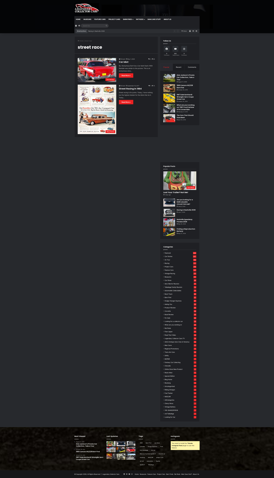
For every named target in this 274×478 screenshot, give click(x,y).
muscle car (162, 454)
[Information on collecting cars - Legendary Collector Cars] (86, 8)
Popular (166, 67)
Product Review (170, 308)
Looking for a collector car (174, 321)
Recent (178, 67)
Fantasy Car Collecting (172, 362)
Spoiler (158, 461)
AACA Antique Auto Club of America (177, 342)
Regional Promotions (172, 349)
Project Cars (114, 19)
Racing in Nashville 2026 (186, 210)
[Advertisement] (180, 144)
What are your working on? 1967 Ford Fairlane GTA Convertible (185, 107)
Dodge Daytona (152, 446)
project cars (159, 457)
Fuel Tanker (169, 393)
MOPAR (167, 359)
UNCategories (169, 400)
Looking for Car (170, 417)
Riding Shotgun (170, 390)
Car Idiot (123, 61)
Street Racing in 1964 (130, 88)
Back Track (168, 294)
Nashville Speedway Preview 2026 (99, 31)
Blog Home (168, 379)
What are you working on (173, 325)
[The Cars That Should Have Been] (169, 118)
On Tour (167, 260)
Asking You (168, 304)
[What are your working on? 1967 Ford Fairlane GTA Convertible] (169, 108)
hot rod (153, 450)
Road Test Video (170, 335)
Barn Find (168, 297)
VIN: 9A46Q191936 (171, 410)
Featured (168, 253)
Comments (192, 67)
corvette (142, 446)
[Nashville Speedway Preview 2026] (169, 222)
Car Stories (168, 256)
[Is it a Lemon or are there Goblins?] (130, 457)
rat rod (142, 461)
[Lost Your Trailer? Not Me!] (111, 443)
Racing (167, 263)
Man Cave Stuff (154, 19)
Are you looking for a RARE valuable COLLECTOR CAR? (185, 202)
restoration (150, 461)
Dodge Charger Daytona (173, 301)
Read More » (126, 75)
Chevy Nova (169, 403)
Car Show (168, 280)
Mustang (168, 383)
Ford (161, 446)
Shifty (167, 355)
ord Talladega (169, 414)
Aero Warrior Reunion (172, 284)
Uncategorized (170, 386)
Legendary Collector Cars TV (175, 338)
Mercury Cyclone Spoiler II (148, 454)
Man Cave (168, 345)
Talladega (151, 464)
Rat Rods (139, 19)
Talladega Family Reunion (173, 287)
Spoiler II (142, 464)
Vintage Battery (170, 407)
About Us (167, 19)
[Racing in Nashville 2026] (169, 213)
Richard (123, 59)
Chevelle (168, 366)
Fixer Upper (169, 331)
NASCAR (168, 396)
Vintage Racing (170, 273)
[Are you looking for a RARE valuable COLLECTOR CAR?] (169, 203)
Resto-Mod (168, 373)
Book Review (169, 314)
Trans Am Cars (170, 352)
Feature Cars (100, 19)
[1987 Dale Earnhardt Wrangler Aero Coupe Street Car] (169, 98)
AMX (141, 443)
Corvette (168, 311)
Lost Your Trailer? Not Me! (175, 192)
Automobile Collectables (173, 290)
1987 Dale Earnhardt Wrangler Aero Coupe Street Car (185, 97)
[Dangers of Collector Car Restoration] (121, 457)
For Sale (167, 318)
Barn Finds (127, 19)
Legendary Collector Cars (110, 474)
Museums (87, 19)
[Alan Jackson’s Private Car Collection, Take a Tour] (169, 78)
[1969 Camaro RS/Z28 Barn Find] (169, 88)
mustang (142, 457)
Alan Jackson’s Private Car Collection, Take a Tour (185, 77)
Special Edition (170, 376)
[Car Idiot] (130, 450)
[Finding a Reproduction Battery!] (169, 232)
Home (78, 19)
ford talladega (144, 450)
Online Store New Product (173, 369)
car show (157, 443)
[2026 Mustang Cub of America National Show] (111, 456)
